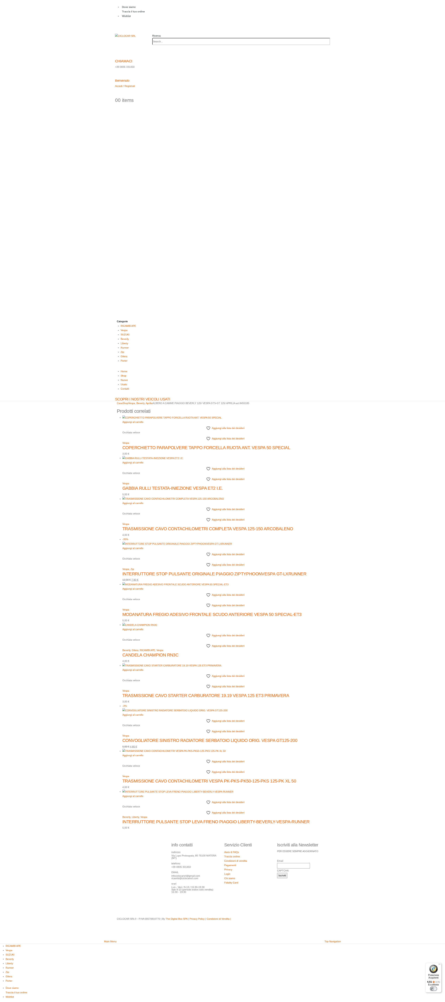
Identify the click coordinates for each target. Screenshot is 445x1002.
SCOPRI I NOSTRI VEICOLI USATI (142, 399)
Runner (125, 347)
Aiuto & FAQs (231, 852)
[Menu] (439, 965)
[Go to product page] (225, 417)
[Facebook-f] (175, 901)
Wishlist (126, 16)
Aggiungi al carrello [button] (132, 422)
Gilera (124, 356)
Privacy (228, 869)
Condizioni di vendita (235, 860)
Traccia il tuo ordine (133, 11)
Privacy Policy (197, 918)
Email (280, 860)
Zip (122, 352)
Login (227, 873)
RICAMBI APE (128, 325)
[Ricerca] (153, 48)
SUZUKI (125, 334)
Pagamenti (230, 865)
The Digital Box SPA (176, 918)
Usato (124, 384)
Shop (123, 375)
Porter (124, 360)
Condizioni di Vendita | (219, 918)
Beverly (125, 339)
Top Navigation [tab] (333, 941)
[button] (156, 35)
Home (124, 371)
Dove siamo (129, 7)
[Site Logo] (125, 35)
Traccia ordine (232, 856)
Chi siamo (229, 878)
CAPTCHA (283, 870)
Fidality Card (231, 882)
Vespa (124, 330)
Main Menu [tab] (110, 941)
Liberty (124, 343)
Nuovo (124, 380)
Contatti (125, 388)
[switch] (433, 989)
